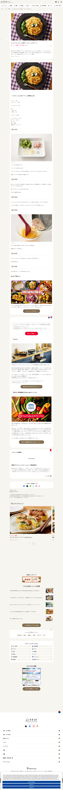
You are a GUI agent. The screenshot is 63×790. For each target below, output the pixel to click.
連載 (4, 754)
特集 (4, 750)
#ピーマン (39, 635)
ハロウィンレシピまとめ (30, 311)
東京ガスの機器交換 (48, 771)
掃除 (11, 5)
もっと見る (47, 476)
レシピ (5, 5)
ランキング (5, 746)
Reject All (31, 784)
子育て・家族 (58, 5)
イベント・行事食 (15, 45)
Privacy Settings (31, 782)
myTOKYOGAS (13, 771)
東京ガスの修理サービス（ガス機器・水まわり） (25, 771)
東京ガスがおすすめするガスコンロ (31, 386)
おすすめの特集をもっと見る (31, 689)
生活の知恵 (44, 5)
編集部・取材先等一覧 (8, 758)
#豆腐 (34, 635)
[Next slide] (61, 6)
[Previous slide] (29, 543)
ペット (51, 5)
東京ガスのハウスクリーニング (39, 771)
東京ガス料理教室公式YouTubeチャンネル (30, 442)
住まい (28, 5)
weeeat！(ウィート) (36, 471)
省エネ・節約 (35, 5)
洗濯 (16, 5)
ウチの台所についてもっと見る (31, 625)
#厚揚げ (29, 635)
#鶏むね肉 (19, 635)
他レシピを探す (30, 333)
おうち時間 (6, 763)
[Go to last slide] (1, 6)
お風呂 (22, 5)
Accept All (31, 787)
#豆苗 (25, 635)
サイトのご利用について (18, 497)
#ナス (44, 635)
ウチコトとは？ (6, 761)
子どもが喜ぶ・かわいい (24, 45)
